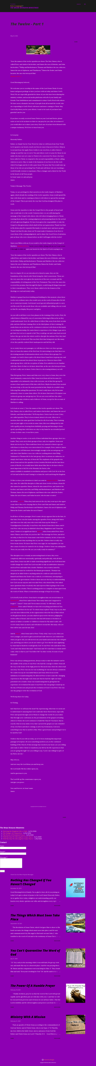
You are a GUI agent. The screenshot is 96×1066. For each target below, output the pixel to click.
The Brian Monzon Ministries (24, 7)
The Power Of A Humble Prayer (32, 986)
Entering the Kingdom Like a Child (15, 831)
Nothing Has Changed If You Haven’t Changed (30, 882)
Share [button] (76, 42)
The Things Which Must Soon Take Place (35, 917)
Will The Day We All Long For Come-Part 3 (18, 837)
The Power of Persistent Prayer (14, 835)
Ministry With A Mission (27, 1017)
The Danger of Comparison (12, 833)
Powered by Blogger (49, 1059)
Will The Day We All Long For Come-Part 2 (18, 839)
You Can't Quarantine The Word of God (35, 952)
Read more (57, 905)
